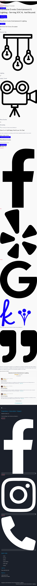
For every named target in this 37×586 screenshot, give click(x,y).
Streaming (2, 125)
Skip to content (2, 0)
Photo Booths (3, 119)
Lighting (2, 73)
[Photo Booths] (18, 117)
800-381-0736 (4, 135)
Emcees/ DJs (3, 32)
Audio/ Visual (3, 78)
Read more (21, 383)
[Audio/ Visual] (0, 75)
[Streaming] (0, 122)
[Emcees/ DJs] (0, 29)
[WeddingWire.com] (18, 403)
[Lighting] (18, 70)
